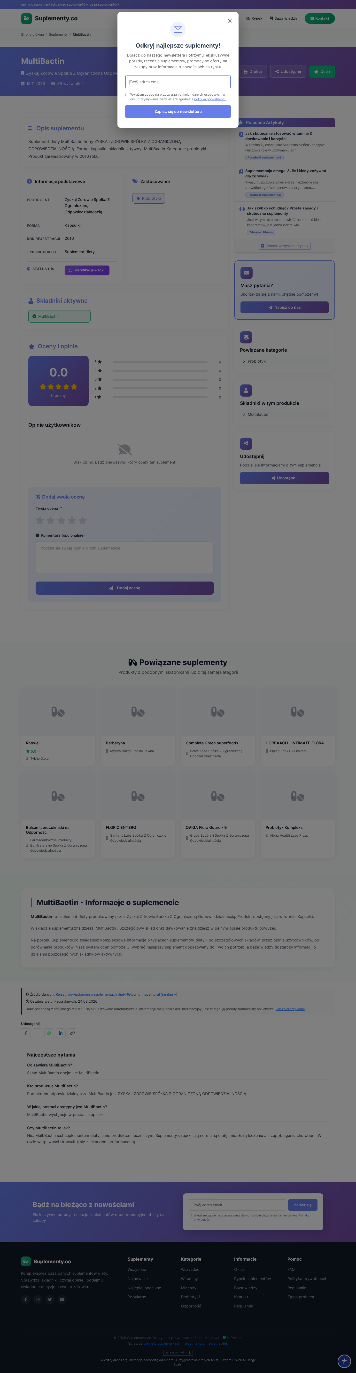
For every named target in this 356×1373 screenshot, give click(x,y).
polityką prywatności (210, 99)
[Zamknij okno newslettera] (230, 21)
